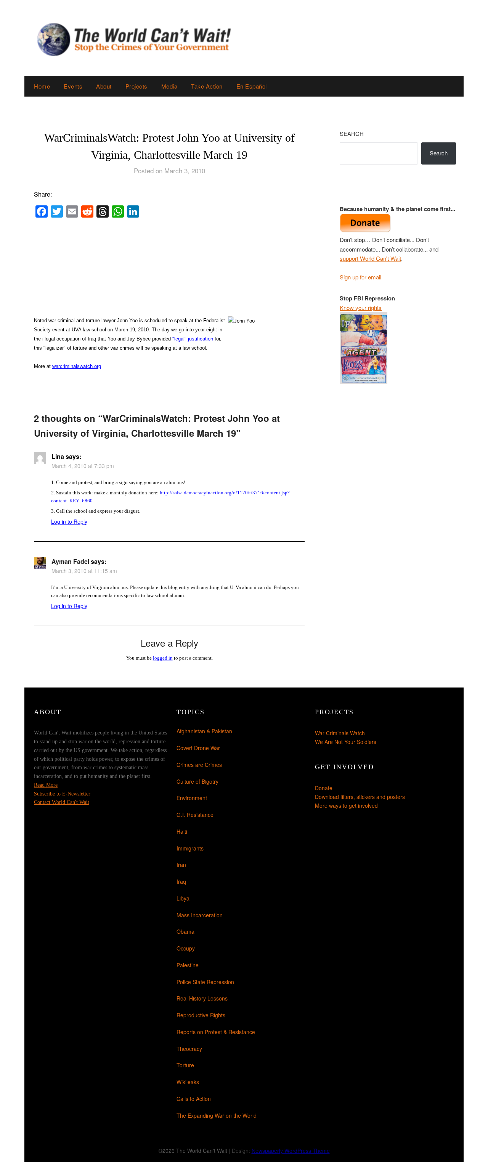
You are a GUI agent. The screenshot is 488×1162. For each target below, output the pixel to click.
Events (73, 86)
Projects (136, 86)
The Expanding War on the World (217, 1115)
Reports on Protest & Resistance (216, 1032)
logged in (163, 658)
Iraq (181, 881)
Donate (323, 788)
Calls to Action (194, 1098)
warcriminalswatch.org (76, 366)
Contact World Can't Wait (61, 802)
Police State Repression (205, 982)
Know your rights (361, 307)
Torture (185, 1065)
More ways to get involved (346, 805)
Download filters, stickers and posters (360, 796)
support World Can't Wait (370, 258)
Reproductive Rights (201, 1015)
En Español (251, 86)
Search (352, 133)
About (104, 86)
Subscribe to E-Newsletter (62, 794)
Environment (192, 798)
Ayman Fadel (70, 561)
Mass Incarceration (200, 915)
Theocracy (189, 1048)
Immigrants (190, 848)
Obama (185, 931)
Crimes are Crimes (199, 764)
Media (169, 86)
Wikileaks (188, 1082)
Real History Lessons (202, 998)
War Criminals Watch (340, 733)
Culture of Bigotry (197, 781)
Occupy (186, 948)
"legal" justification (193, 339)
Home (42, 86)
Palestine (188, 965)
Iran (181, 864)
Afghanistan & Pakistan (204, 731)
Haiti (182, 831)
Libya (183, 898)
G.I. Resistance (195, 814)
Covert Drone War (198, 748)
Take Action (207, 86)
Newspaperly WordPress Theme (291, 1150)
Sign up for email (360, 277)
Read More (46, 785)
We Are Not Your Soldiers (345, 742)
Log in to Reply (69, 521)
